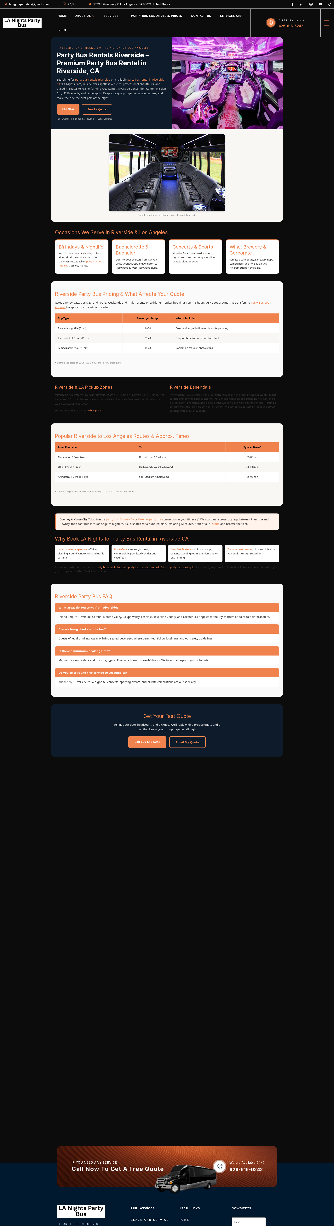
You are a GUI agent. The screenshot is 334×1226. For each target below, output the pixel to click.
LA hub (215, 524)
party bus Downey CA (120, 519)
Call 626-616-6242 (147, 742)
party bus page (92, 410)
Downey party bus (150, 519)
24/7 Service (292, 20)
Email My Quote (187, 742)
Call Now (68, 109)
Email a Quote (97, 109)
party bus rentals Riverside (92, 79)
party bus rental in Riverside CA (146, 567)
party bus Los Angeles (182, 567)
